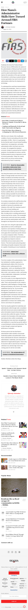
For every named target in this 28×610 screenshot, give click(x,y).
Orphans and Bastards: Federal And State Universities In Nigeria (8, 434)
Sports (21, 587)
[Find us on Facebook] (8, 552)
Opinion (7, 7)
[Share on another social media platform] (25, 61)
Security (21, 585)
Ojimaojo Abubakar (10, 27)
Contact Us (14, 573)
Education (5, 586)
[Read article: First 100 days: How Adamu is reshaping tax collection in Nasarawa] (23, 445)
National (14, 583)
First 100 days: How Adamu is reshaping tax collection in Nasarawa (9, 444)
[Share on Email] (19, 61)
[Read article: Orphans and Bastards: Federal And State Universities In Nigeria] (23, 435)
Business (4, 583)
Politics (23, 580)
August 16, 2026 (6, 430)
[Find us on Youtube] (19, 552)
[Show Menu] (2, 2)
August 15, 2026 (6, 450)
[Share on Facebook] (7, 61)
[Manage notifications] (24, 606)
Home (2, 7)
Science (22, 583)
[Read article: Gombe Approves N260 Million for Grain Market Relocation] (4, 460)
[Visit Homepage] (13, 2)
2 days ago (12, 462)
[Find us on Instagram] (12, 552)
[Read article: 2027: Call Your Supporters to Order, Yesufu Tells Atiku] (4, 467)
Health (12, 581)
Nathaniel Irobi (6, 428)
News (12, 587)
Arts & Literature (5, 579)
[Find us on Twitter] (16, 552)
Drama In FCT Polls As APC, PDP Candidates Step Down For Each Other (15, 527)
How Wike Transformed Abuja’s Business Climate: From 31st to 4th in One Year (14, 122)
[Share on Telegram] (22, 61)
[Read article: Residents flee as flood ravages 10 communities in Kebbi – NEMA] (14, 487)
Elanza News (8, 607)
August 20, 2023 (7, 29)
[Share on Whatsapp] (15, 61)
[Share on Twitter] (11, 61)
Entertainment (14, 578)
